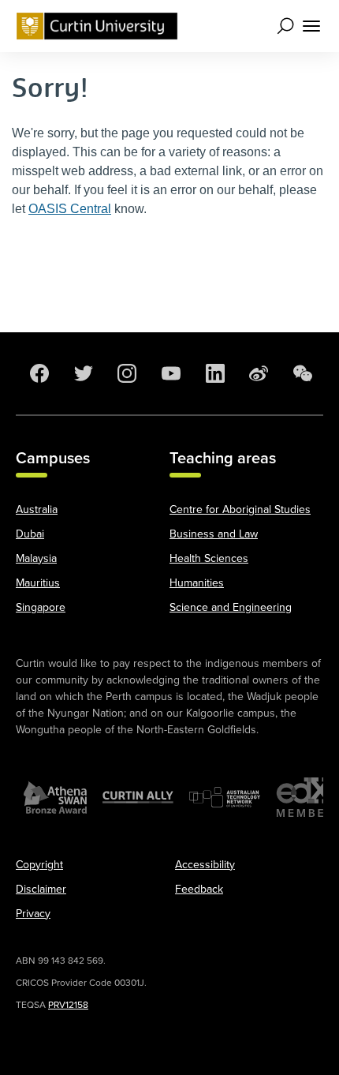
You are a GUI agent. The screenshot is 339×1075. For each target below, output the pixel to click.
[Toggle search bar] (285, 26)
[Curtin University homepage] (97, 26)
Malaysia (36, 558)
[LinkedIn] (214, 373)
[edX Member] (307, 797)
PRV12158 (68, 1004)
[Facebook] (38, 373)
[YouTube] (169, 373)
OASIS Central (69, 208)
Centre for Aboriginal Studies (240, 509)
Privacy (33, 913)
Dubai (30, 534)
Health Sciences (209, 558)
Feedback (199, 889)
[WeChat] (301, 373)
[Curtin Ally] (137, 797)
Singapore (40, 607)
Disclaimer (41, 889)
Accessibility (205, 864)
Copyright (39, 864)
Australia (37, 509)
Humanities (197, 583)
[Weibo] (257, 373)
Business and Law (214, 534)
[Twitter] (82, 373)
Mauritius (38, 583)
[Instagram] (125, 373)
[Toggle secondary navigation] (310, 26)
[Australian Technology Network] (224, 797)
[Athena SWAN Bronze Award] (55, 797)
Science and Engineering (231, 607)
